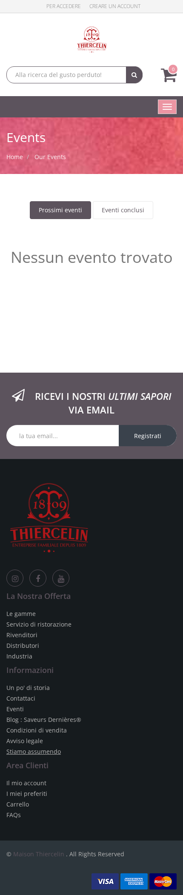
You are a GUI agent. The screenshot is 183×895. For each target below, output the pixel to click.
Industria (19, 656)
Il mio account (26, 783)
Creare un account (114, 6)
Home (14, 157)
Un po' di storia (28, 688)
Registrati (147, 436)
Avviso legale (24, 741)
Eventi (15, 709)
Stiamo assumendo (33, 751)
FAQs (13, 815)
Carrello (17, 804)
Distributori (22, 645)
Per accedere (63, 6)
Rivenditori (21, 635)
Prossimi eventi (60, 210)
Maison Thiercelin (38, 854)
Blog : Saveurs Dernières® (43, 719)
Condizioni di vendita (36, 730)
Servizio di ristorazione (38, 624)
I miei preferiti (26, 794)
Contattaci (20, 698)
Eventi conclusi (123, 210)
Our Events (50, 157)
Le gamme (21, 614)
